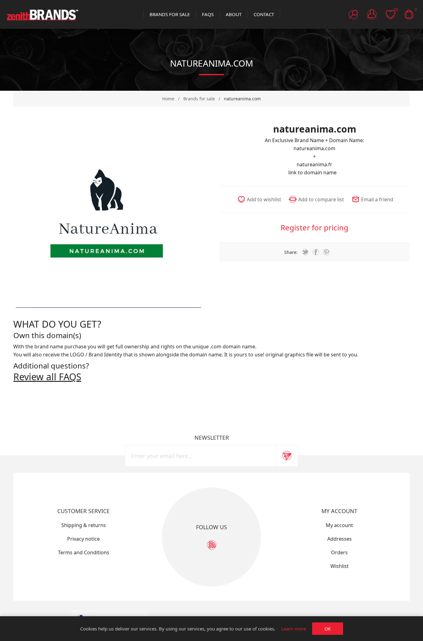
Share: (291, 252)
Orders (339, 552)
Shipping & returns (83, 525)
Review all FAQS (47, 376)
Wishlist (339, 566)
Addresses (339, 538)
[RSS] (211, 544)
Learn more (293, 629)
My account (339, 525)
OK (328, 629)
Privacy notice (83, 538)
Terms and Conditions (83, 552)
